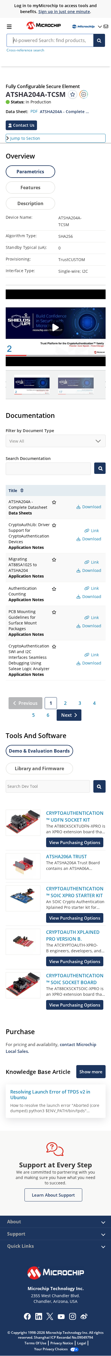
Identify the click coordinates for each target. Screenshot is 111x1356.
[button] (21, 125)
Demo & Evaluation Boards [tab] (39, 751)
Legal (81, 1343)
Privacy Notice (61, 1343)
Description (30, 203)
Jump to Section (25, 138)
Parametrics (30, 171)
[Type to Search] (99, 468)
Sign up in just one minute (64, 11)
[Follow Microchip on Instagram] (72, 1318)
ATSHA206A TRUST (66, 856)
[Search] (99, 40)
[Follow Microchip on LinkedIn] (38, 1318)
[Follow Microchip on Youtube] (61, 1317)
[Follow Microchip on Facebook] (27, 1318)
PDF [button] (34, 111)
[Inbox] (106, 26)
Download (91, 506)
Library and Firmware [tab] (39, 768)
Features (30, 187)
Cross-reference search (25, 50)
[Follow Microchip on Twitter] (49, 1318)
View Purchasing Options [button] (74, 842)
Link (94, 530)
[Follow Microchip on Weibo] (83, 1317)
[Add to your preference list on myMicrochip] (72, 94)
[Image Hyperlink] (43, 29)
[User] (86, 26)
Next (66, 715)
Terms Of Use (35, 1343)
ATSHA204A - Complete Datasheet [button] (65, 111)
